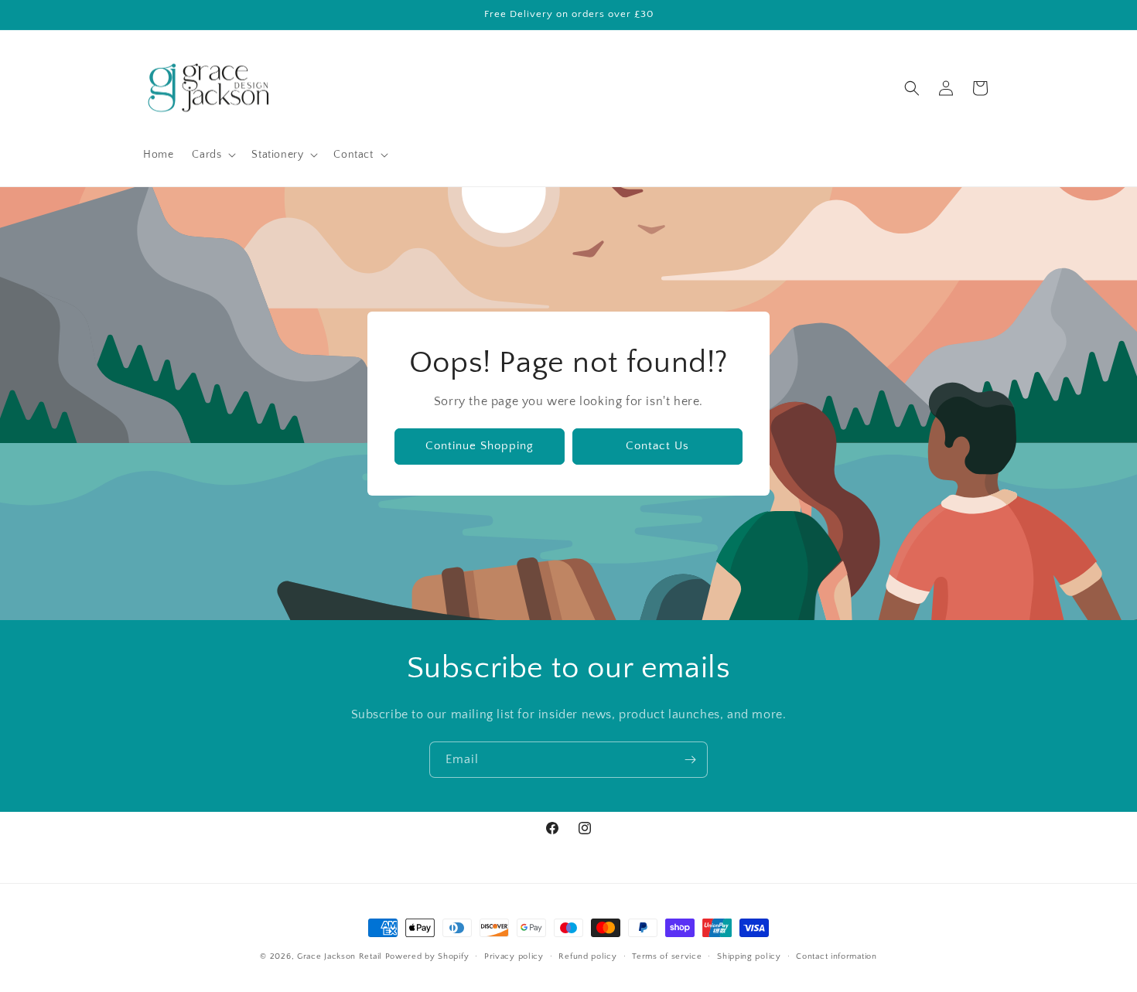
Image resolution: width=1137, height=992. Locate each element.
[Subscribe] (690, 759)
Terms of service (667, 956)
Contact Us (657, 446)
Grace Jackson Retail (339, 956)
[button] (212, 154)
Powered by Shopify (427, 956)
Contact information (836, 956)
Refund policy (587, 956)
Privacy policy (514, 956)
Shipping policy (749, 956)
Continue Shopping (479, 446)
